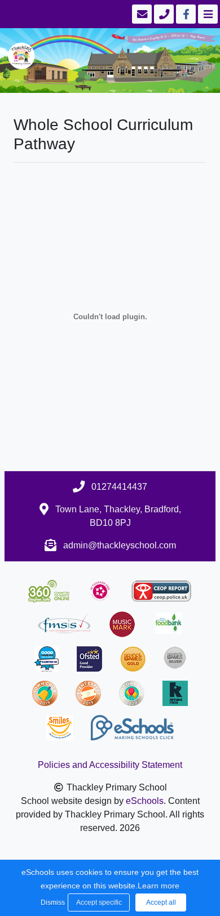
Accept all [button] (161, 902)
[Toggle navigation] (207, 14)
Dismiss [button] (51, 902)
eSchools (145, 801)
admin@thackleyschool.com (119, 545)
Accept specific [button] (99, 902)
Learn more (158, 885)
